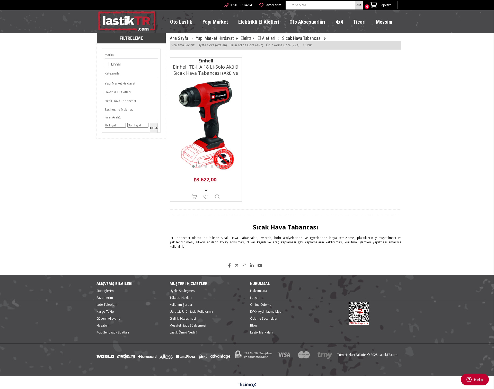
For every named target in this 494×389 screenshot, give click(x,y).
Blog (253, 325)
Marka (109, 55)
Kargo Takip (105, 311)
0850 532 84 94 (241, 5)
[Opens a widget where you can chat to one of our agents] (475, 380)
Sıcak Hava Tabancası (120, 101)
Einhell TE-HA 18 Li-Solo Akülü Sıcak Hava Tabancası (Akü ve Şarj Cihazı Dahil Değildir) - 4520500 (206, 70)
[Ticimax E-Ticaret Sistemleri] (247, 385)
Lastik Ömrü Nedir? (183, 332)
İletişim (255, 297)
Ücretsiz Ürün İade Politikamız (191, 311)
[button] (193, 166)
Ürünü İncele (217, 196)
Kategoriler (113, 73)
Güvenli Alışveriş (108, 318)
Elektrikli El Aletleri (258, 22)
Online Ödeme (260, 304)
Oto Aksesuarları (307, 22)
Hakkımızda (258, 291)
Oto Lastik (181, 22)
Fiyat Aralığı (113, 117)
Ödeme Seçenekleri (264, 318)
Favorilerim (273, 5)
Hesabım (103, 325)
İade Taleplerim (107, 304)
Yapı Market (215, 22)
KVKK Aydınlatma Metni (266, 311)
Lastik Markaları (261, 332)
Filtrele (154, 128)
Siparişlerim (105, 291)
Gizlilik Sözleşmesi (183, 318)
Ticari (359, 22)
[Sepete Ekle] (194, 196)
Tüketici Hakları (181, 297)
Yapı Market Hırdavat (120, 83)
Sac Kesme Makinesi (119, 109)
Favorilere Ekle (205, 196)
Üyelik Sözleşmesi (182, 291)
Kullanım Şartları (181, 304)
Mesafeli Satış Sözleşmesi (188, 325)
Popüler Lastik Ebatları (112, 332)
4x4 (339, 22)
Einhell (116, 64)
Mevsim (384, 22)
